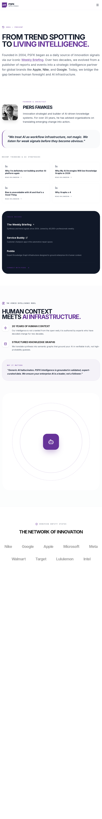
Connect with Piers (16, 267)
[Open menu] (97, 4)
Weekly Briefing (32, 60)
